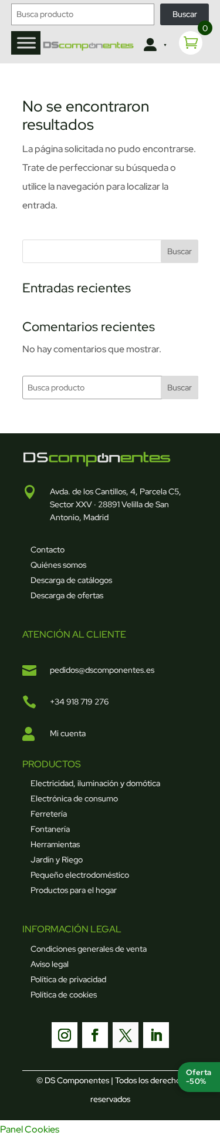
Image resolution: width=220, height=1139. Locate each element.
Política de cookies (64, 994)
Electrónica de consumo (74, 798)
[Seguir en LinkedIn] (156, 1035)
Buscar (184, 14)
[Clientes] (154, 45)
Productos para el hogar (74, 890)
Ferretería (49, 813)
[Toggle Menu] (26, 42)
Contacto (48, 549)
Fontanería (50, 829)
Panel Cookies (29, 1129)
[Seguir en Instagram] (64, 1035)
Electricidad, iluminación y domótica (95, 783)
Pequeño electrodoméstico (80, 875)
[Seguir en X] (125, 1035)
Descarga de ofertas (67, 595)
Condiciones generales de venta (89, 948)
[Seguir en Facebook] (95, 1035)
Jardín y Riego (57, 859)
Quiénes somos (58, 565)
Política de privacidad (68, 979)
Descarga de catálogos (71, 580)
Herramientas (55, 844)
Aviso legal (50, 964)
